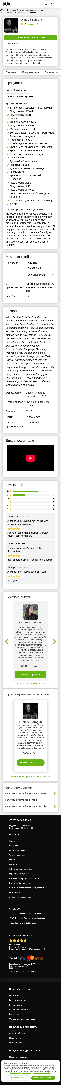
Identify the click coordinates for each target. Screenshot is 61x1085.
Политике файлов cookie (41, 1073)
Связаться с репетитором (30, 37)
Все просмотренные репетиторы (30, 776)
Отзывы (12, 860)
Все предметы (16, 1005)
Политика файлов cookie (20, 883)
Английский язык (17, 1033)
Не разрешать (17, 1078)
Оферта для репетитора (20, 869)
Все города (14, 1014)
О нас (12, 841)
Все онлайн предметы (19, 1009)
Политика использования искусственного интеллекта (28, 890)
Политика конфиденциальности (24, 878)
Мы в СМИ (14, 864)
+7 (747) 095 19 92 (20, 820)
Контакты (13, 846)
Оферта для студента (19, 874)
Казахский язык (16, 1042)
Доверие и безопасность (20, 897)
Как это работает (17, 850)
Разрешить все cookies (43, 1078)
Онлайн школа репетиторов (22, 1019)
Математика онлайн (18, 1057)
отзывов (23, 949)
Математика (15, 1038)
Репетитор (14, 995)
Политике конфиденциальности (20, 1073)
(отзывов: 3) (32, 24)
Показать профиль (30, 674)
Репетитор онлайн (17, 1000)
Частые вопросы (17, 855)
